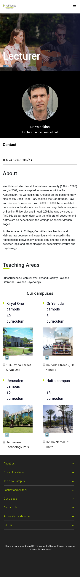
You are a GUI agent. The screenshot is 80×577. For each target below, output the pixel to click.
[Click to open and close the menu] (74, 6)
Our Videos (10, 498)
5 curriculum (55, 318)
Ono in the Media (14, 472)
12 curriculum (15, 396)
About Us (9, 463)
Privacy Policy (64, 546)
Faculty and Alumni (15, 490)
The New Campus (14, 481)
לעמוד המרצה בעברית (16, 159)
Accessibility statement (18, 516)
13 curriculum (55, 396)
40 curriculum (15, 318)
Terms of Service (36, 549)
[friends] (9, 6)
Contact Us (10, 507)
